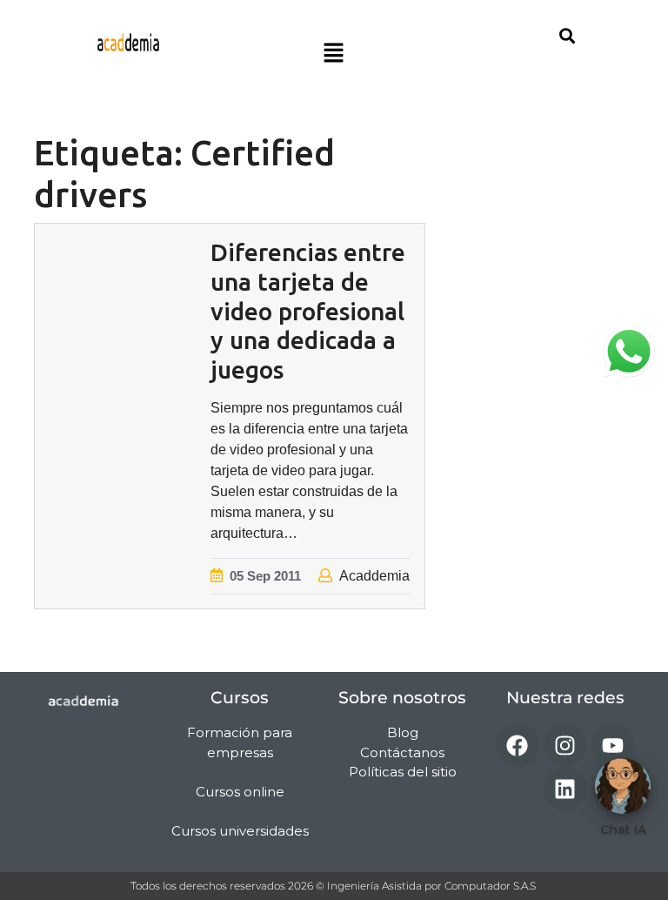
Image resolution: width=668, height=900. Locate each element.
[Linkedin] (565, 788)
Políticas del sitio (403, 771)
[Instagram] (565, 745)
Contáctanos (402, 752)
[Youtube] (613, 745)
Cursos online (240, 791)
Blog (402, 732)
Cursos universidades (240, 831)
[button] (334, 54)
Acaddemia (374, 575)
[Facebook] (517, 745)
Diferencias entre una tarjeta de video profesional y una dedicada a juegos (307, 310)
